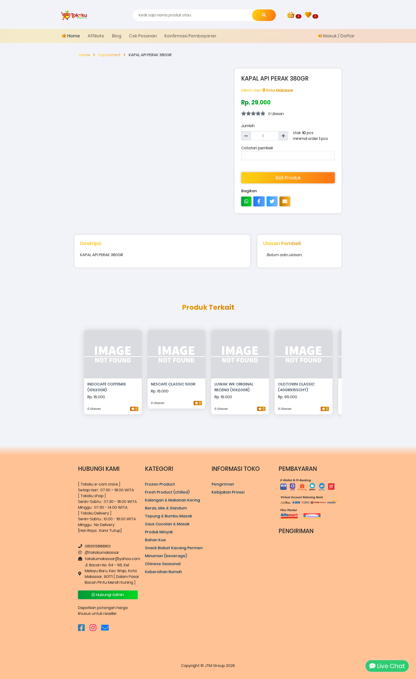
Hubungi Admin (109, 594)
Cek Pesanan (143, 36)
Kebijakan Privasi (228, 492)
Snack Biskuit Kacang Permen (174, 548)
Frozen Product (160, 484)
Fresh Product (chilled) (167, 492)
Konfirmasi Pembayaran (190, 36)
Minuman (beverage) (166, 556)
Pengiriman (223, 484)
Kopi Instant (109, 55)
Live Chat (390, 666)
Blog (116, 36)
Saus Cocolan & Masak (167, 524)
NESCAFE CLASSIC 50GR (173, 384)
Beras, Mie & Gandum (166, 508)
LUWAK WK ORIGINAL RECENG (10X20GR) (233, 387)
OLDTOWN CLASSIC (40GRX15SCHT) (296, 387)
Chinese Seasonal (163, 564)
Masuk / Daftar (338, 36)
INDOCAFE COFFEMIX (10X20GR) (106, 387)
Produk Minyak (159, 532)
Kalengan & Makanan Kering (172, 500)
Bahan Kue (155, 540)
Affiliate (96, 36)
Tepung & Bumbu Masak (168, 516)
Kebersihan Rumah (163, 572)
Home (73, 36)
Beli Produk (288, 177)
